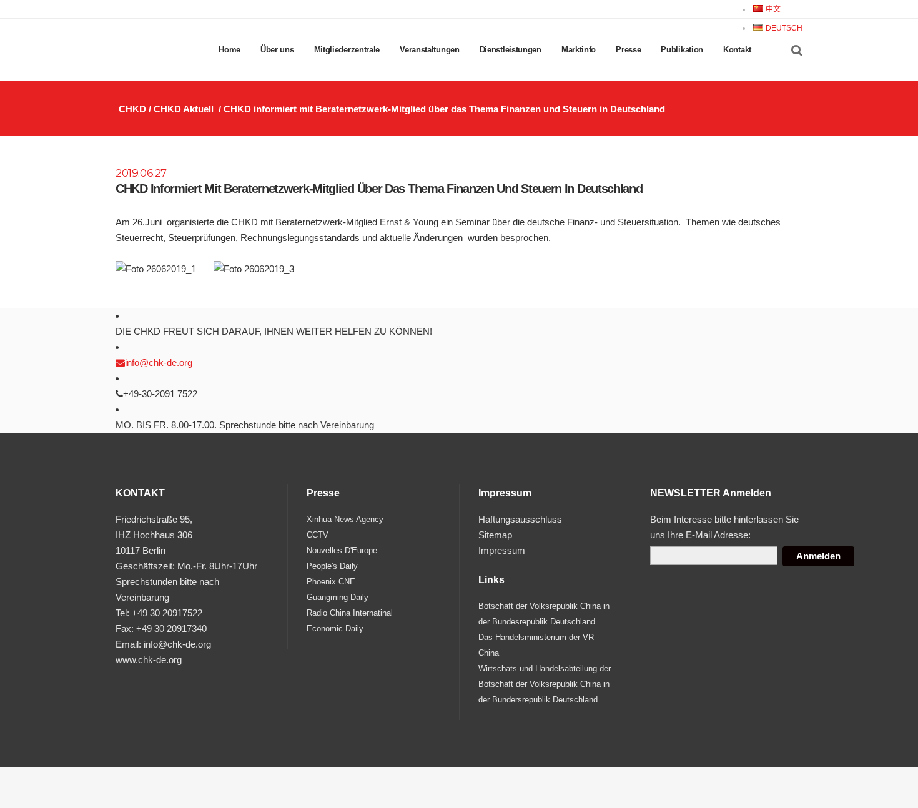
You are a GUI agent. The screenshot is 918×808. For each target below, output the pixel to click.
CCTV (317, 534)
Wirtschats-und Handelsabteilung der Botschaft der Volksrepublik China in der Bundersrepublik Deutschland (544, 684)
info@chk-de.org (158, 362)
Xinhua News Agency (345, 519)
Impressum (501, 550)
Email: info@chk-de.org (163, 644)
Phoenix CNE (331, 581)
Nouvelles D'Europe (342, 550)
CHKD (132, 109)
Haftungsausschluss (520, 519)
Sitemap (495, 535)
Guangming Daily (337, 597)
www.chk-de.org (149, 659)
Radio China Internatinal (350, 613)
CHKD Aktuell (184, 109)
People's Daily (332, 566)
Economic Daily (335, 628)
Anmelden (818, 556)
